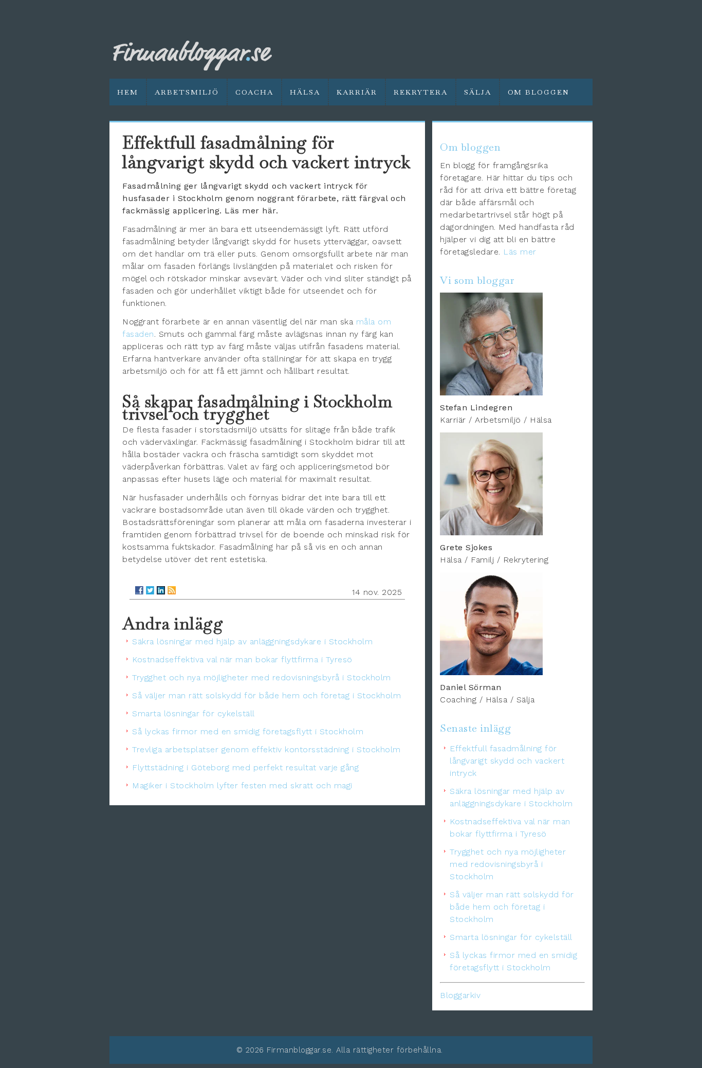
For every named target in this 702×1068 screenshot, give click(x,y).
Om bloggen (538, 92)
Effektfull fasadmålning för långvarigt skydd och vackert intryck (507, 761)
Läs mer (520, 252)
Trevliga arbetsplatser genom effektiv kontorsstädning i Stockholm (266, 749)
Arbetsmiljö (187, 92)
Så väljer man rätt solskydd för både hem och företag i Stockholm (266, 695)
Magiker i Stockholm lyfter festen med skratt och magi (242, 785)
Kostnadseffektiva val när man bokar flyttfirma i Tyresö (242, 659)
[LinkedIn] (161, 590)
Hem (127, 92)
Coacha (254, 92)
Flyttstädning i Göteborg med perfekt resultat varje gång (245, 767)
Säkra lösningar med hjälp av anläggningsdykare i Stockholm (252, 641)
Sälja (477, 92)
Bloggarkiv (460, 995)
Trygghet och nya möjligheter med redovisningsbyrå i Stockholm (261, 677)
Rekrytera (421, 92)
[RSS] (172, 590)
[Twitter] (150, 590)
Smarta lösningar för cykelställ (193, 713)
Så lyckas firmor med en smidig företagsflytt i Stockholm (247, 731)
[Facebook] (139, 590)
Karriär (357, 92)
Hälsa (305, 92)
